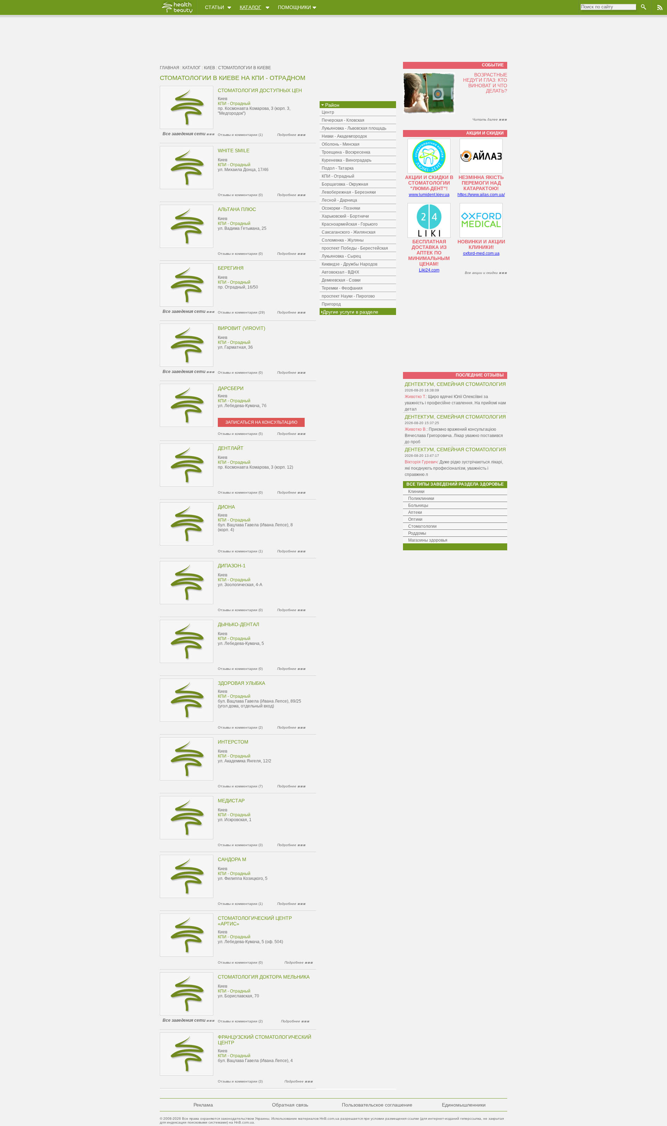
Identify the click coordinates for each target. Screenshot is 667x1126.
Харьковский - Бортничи (345, 216)
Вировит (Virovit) (241, 328)
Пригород (331, 304)
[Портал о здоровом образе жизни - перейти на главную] (177, 12)
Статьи (214, 7)
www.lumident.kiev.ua (429, 194)
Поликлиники (421, 498)
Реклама (203, 1105)
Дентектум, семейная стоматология (455, 384)
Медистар (231, 800)
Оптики (415, 519)
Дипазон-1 (232, 565)
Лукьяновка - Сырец (341, 256)
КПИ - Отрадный (234, 103)
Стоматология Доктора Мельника (264, 977)
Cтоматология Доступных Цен (260, 90)
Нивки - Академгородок (344, 136)
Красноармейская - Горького (350, 224)
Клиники (416, 491)
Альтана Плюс (237, 209)
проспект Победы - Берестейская (355, 248)
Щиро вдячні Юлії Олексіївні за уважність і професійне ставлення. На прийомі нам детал (455, 403)
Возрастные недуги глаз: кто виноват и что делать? (485, 83)
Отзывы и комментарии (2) (240, 727)
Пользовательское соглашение (377, 1105)
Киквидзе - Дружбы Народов (349, 264)
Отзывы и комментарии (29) (241, 312)
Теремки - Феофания (342, 288)
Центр (328, 112)
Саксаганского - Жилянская (349, 232)
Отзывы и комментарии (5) (240, 434)
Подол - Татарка (338, 168)
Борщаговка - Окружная (345, 184)
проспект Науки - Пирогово (348, 296)
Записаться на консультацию (261, 422)
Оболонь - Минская (341, 144)
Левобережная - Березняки (349, 192)
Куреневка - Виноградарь (346, 160)
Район (331, 105)
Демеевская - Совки (341, 280)
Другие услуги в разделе (350, 312)
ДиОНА (226, 507)
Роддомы (417, 533)
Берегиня (231, 268)
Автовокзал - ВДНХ (340, 272)
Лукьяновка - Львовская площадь (354, 128)
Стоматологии (422, 526)
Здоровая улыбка (241, 683)
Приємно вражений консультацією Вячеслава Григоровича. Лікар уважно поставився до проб (454, 435)
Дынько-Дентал (238, 624)
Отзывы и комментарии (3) (240, 845)
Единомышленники (464, 1105)
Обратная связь (290, 1105)
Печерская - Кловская (343, 120)
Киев (209, 67)
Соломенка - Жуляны (343, 240)
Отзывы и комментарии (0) (240, 195)
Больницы (418, 505)
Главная (169, 67)
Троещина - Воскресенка (346, 152)
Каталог (250, 7)
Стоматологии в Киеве (244, 67)
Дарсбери (231, 388)
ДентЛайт (231, 448)
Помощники (294, 7)
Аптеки (415, 512)
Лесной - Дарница (339, 200)
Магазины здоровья (427, 540)
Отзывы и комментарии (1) (240, 135)
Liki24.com (429, 270)
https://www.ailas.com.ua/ (481, 194)
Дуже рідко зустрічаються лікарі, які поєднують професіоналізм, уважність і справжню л (454, 468)
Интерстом (233, 742)
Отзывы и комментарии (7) (240, 786)
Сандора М (232, 859)
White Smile (233, 150)
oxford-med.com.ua (481, 253)
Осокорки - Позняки (341, 208)
